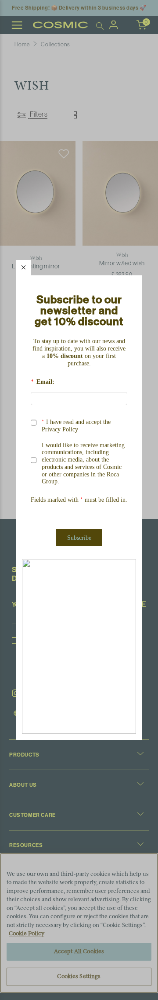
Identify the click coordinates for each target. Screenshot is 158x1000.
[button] (23, 267)
